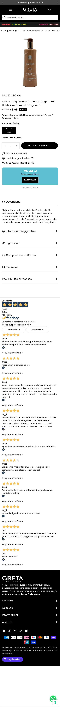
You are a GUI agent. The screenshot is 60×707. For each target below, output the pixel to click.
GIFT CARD (53, 24)
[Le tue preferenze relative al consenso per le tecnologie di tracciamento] (55, 702)
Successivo (37, 329)
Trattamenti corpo (31, 30)
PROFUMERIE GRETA (19, 647)
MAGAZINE (6, 24)
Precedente (14, 329)
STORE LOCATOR (19, 24)
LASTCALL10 (30, 180)
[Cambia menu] (10, 9)
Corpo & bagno (11, 30)
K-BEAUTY (43, 24)
